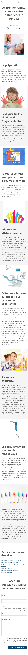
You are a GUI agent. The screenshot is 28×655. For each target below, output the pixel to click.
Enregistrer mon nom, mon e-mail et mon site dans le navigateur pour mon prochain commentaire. (15, 608)
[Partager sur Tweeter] (16, 28)
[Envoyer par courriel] (20, 28)
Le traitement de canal (7, 568)
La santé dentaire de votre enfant (10, 562)
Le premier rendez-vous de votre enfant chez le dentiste (14, 565)
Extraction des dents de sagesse (9, 570)
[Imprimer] (8, 28)
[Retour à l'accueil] (2, 2)
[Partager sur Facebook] (12, 28)
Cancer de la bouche (6, 572)
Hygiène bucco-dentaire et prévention (11, 560)
